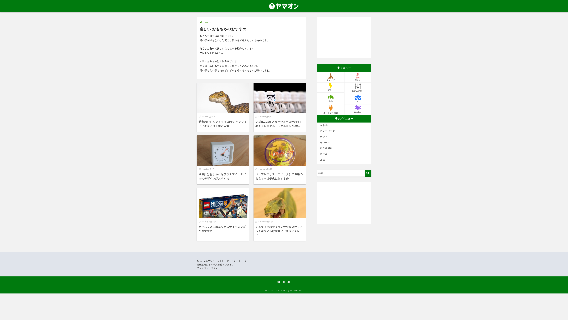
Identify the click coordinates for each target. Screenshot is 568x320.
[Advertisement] (344, 37)
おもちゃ (358, 112)
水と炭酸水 (326, 148)
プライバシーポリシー (208, 268)
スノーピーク (327, 131)
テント (323, 136)
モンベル (325, 142)
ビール (323, 154)
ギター (330, 90)
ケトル (323, 125)
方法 (322, 159)
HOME (286, 282)
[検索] (368, 173)
